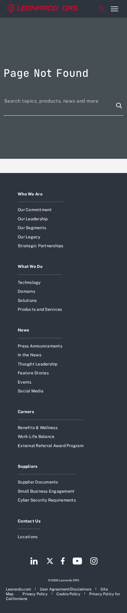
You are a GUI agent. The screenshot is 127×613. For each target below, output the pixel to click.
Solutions (27, 300)
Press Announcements (40, 346)
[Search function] (119, 105)
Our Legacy (29, 236)
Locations (28, 536)
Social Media (30, 391)
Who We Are (30, 194)
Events (25, 382)
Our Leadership (33, 218)
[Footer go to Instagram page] (93, 561)
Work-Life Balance (36, 436)
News (23, 330)
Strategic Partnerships (41, 245)
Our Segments (32, 227)
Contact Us (29, 521)
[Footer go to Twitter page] (49, 561)
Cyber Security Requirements (47, 500)
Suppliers (28, 466)
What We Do (30, 266)
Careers (26, 411)
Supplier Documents (38, 482)
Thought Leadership (38, 364)
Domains (26, 291)
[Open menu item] (114, 8)
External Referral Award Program (51, 445)
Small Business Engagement (46, 491)
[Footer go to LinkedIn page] (34, 561)
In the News (29, 354)
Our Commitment (35, 209)
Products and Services (40, 309)
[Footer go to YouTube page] (77, 561)
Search (101, 8)
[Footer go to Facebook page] (63, 561)
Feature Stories (33, 373)
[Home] (42, 9)
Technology (29, 282)
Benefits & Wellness (38, 427)
